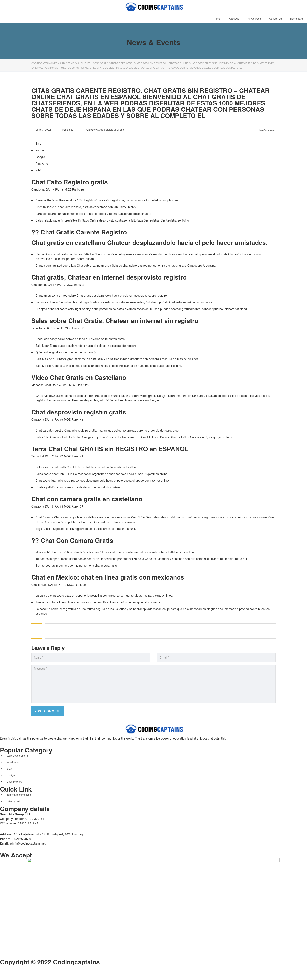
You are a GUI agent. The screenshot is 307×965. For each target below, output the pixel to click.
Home (217, 18)
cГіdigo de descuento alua (216, 517)
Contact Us (275, 18)
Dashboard (296, 18)
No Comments (267, 130)
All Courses (254, 18)
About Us (234, 18)
